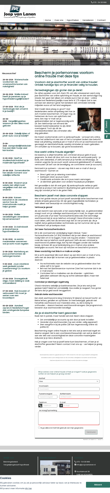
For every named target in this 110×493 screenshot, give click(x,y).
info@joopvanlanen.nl (86, 464)
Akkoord (98, 485)
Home (106, 63)
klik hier (28, 488)
